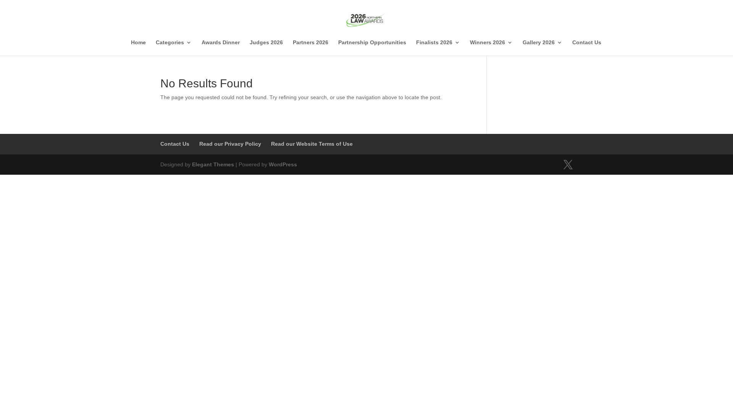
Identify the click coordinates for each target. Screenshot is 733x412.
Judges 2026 (266, 42)
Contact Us (586, 42)
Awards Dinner (221, 42)
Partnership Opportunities (372, 42)
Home (138, 42)
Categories (170, 42)
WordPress (283, 164)
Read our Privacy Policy (230, 144)
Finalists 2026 (434, 42)
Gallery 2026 (539, 42)
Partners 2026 (310, 42)
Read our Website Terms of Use (312, 144)
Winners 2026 (487, 42)
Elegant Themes (213, 164)
